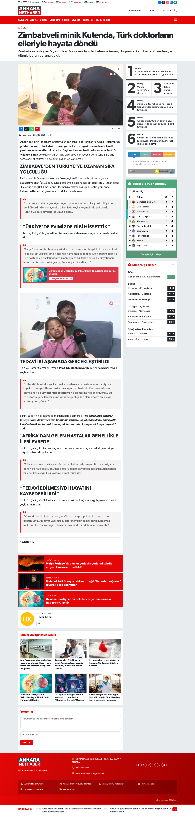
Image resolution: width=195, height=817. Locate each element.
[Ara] (175, 11)
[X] (143, 765)
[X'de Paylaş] (26, 129)
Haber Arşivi (69, 789)
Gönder (26, 742)
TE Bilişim (173, 800)
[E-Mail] (39, 623)
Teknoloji (88, 20)
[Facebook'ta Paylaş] (21, 129)
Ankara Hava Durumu (34, 784)
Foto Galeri (135, 10)
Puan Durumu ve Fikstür (112, 784)
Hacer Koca (26, 135)
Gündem (23, 20)
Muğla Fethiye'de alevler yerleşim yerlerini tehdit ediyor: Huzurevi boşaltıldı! (143, 90)
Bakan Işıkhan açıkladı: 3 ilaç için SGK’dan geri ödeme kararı (168, 90)
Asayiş (34, 20)
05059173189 (82, 768)
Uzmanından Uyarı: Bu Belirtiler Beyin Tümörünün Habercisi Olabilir (34, 697)
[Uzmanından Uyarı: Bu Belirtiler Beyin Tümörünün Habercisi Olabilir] (36, 683)
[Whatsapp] (159, 765)
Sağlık (65, 20)
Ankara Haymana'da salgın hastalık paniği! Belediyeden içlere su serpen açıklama (104, 697)
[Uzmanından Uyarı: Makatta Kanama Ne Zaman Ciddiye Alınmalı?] (105, 649)
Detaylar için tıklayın (151, 254)
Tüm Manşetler (148, 784)
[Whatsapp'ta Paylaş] (31, 129)
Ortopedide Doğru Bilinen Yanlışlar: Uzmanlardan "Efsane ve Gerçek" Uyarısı (69, 697)
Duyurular (168, 84)
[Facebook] (138, 765)
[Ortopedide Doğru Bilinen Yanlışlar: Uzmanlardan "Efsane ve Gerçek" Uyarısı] (71, 683)
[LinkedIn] (154, 765)
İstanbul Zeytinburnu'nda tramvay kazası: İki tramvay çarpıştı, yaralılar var (155, 73)
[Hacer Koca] (27, 619)
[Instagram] (148, 765)
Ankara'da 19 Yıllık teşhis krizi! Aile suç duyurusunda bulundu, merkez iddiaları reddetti (155, 141)
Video (152, 10)
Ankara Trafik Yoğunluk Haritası (77, 784)
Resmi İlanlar (103, 20)
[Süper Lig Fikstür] (173, 265)
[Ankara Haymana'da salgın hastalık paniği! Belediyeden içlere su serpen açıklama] (105, 683)
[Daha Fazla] (37, 129)
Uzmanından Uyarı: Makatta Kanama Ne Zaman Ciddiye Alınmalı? (104, 663)
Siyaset (76, 20)
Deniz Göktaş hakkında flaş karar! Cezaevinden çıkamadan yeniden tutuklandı (155, 107)
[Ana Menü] (175, 20)
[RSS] (164, 765)
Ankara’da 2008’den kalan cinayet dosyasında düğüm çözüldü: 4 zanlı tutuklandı (155, 124)
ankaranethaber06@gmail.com (90, 773)
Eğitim (43, 20)
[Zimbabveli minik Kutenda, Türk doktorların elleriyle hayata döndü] (70, 94)
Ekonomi (55, 20)
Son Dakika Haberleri (33, 789)
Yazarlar (167, 10)
